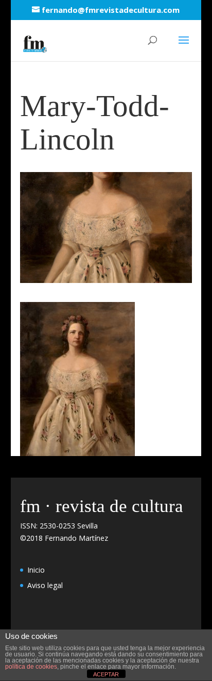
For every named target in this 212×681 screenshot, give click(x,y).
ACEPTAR (106, 674)
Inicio (36, 570)
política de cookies (31, 666)
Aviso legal (45, 585)
